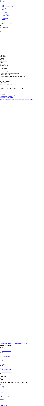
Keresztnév (1, 395)
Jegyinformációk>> (2, 91)
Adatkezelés (3, 402)
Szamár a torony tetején (6, 15)
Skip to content (2, 0)
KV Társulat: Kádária (5, 18)
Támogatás (3, 22)
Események (3, 19)
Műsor (2, 21)
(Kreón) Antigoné (5, 17)
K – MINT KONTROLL (6, 7)
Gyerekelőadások (4, 11)
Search (1, 2)
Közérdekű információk (5, 401)
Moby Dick (4, 8)
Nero (3, 9)
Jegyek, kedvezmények (4, 388)
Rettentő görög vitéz (5, 14)
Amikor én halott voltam (22, 343)
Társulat (3, 387)
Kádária (3, 374)
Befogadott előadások (4, 16)
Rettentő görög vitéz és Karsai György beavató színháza (9, 343)
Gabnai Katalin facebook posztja (4, 98)
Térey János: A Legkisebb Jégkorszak (8, 6)
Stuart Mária (3, 364)
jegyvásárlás (3, 4)
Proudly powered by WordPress (4, 405)
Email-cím (1, 392)
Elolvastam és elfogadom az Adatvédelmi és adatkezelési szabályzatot (10, 396)
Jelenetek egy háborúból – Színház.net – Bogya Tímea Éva (7, 95)
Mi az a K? (3, 385)
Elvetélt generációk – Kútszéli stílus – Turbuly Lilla (6, 97)
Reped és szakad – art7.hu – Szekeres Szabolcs (6, 96)
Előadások (3, 5)
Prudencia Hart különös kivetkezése (7, 10)
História (3, 386)
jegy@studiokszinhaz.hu (3, 380)
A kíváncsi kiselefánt (5, 13)
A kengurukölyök (5, 12)
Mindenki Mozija (5, 20)
